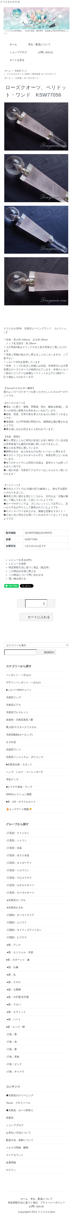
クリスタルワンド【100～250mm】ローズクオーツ (31, 74)
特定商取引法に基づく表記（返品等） (30, 567)
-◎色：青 (11, 1034)
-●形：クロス (13, 982)
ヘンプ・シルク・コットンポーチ (24, 771)
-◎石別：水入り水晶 (17, 855)
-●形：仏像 (12, 967)
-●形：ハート (13, 1019)
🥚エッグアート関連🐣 (19, 809)
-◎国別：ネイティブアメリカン (24, 929)
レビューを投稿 (17, 563)
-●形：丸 (11, 974)
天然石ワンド (21, 71)
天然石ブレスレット (17, 712)
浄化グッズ (12, 779)
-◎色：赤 (11, 1041)
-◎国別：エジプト (16, 922)
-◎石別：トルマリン (17, 870)
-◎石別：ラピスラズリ (19, 877)
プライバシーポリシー (52, 1202)
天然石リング (13, 697)
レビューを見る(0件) (20, 559)
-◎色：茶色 (12, 1056)
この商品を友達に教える (22, 571)
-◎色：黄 (11, 1049)
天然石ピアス (13, 704)
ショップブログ (18, 52)
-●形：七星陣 (13, 989)
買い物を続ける (17, 578)
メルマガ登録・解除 (17, 1147)
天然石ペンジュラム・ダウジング (24, 757)
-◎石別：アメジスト (17, 833)
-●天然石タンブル (16, 900)
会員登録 (11, 1162)
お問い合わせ (45, 52)
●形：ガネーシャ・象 (18, 959)
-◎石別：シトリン (16, 840)
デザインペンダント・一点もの (23, 682)
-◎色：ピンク (14, 1064)
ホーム (13, 44)
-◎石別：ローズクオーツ (27, 78)
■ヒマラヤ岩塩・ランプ (19, 786)
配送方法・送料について (19, 1140)
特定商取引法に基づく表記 (23, 1202)
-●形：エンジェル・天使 (19, 952)
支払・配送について (39, 44)
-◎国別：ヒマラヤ (16, 937)
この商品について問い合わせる (26, 574)
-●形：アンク (13, 944)
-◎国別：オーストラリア (20, 915)
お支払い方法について (18, 1132)
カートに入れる (39, 616)
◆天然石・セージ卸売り (19, 1110)
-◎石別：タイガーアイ (19, 862)
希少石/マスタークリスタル (21, 727)
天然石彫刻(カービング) (19, 734)
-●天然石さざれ (14, 907)
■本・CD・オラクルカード (21, 801)
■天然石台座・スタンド (19, 764)
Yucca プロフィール (18, 1102)
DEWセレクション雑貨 (19, 794)
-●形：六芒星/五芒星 (17, 997)
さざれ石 (11, 742)
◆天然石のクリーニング (19, 1095)
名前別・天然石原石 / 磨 (19, 719)
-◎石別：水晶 (14, 847)
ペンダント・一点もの (18, 675)
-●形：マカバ (13, 1004)
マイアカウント (14, 1155)
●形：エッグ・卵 (15, 1026)
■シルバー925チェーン (19, 689)
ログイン (11, 1169)
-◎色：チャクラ (15, 1071)
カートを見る (17, 60)
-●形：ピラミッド (16, 1011)
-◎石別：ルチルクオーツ (20, 885)
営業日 (9, 1117)
